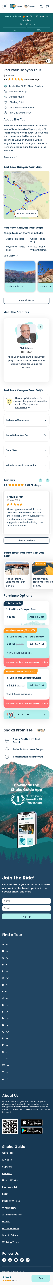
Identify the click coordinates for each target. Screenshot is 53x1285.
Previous (40, 480)
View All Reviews (26, 540)
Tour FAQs (11, 450)
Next (47, 480)
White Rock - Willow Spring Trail (38, 248)
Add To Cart (36, 617)
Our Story (7, 1153)
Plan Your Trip (10, 1187)
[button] (40, 327)
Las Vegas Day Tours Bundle (27, 636)
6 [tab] (31, 61)
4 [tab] (27, 61)
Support (7, 1166)
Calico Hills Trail (15, 239)
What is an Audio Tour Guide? (22, 465)
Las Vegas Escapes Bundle (25, 678)
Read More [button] (21, 407)
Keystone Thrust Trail (15, 248)
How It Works (10, 1180)
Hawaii (6, 1221)
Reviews (7, 1173)
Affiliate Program (12, 1214)
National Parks (10, 1228)
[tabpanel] (26, 50)
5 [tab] (29, 61)
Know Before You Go (17, 435)
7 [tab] (32, 61)
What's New (9, 1208)
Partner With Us (11, 1201)
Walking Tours (10, 1242)
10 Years (7, 1159)
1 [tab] (20, 61)
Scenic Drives (10, 1235)
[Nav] (4, 6)
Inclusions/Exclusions (17, 420)
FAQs (5, 1194)
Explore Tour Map (26, 213)
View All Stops (26, 300)
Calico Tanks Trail (37, 240)
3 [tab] (25, 61)
